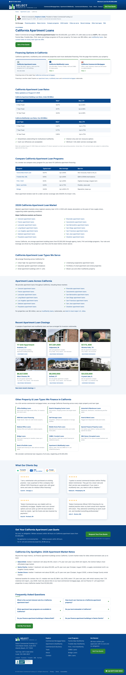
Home (17, 11)
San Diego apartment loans (75, 228)
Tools (91, 6)
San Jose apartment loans (75, 234)
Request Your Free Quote (98, 534)
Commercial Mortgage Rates (52, 6)
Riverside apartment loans (75, 219)
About (95, 6)
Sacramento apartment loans (76, 222)
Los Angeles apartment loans (28, 231)
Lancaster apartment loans (27, 225)
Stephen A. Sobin (40, 17)
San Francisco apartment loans (77, 231)
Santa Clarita (22, 567)
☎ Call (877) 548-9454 (114, 671)
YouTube (39, 657)
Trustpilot (30, 657)
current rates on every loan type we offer (29, 39)
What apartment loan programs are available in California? (34, 610)
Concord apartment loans (26, 219)
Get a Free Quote (23, 44)
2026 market (64, 23)
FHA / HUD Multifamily (76, 647)
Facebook (23, 657)
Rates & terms (41, 23)
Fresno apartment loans (26, 222)
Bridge (19, 189)
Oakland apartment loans (26, 234)
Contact (100, 6)
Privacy (52, 671)
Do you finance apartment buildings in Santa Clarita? (84, 618)
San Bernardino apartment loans (77, 225)
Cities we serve (74, 23)
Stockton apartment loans (75, 237)
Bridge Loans (72, 652)
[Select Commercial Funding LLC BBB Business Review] (24, 663)
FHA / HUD (20, 181)
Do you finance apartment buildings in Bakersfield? (35, 618)
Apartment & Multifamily (67, 6)
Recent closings (85, 23)
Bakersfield (22, 562)
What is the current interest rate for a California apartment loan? (34, 601)
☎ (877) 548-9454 (15, 1)
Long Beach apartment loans (28, 228)
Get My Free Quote (24, 626)
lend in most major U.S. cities (75, 311)
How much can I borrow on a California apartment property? (83, 601)
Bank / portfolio (21, 185)
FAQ (104, 23)
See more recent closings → (25, 388)
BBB (35, 657)
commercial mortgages (69, 78)
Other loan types (97, 23)
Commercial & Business (81, 6)
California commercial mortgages (45, 75)
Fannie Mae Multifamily (76, 641)
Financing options (30, 23)
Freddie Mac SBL (22, 177)
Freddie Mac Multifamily (76, 644)
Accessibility (64, 671)
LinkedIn (17, 657)
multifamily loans (97, 37)
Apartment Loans (25, 11)
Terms (57, 671)
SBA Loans (72, 655)
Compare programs (53, 23)
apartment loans (44, 78)
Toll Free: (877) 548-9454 (24, 652)
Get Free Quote (110, 6)
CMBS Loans (72, 649)
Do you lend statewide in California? (78, 609)
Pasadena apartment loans (27, 237)
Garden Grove (23, 572)
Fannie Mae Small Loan (24, 172)
